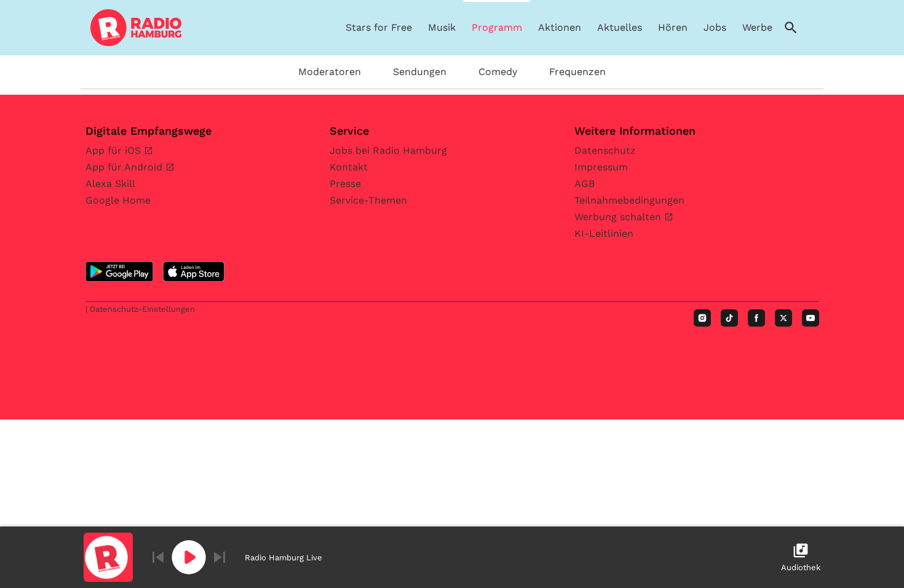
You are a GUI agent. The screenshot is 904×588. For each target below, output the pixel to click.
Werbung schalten (619, 217)
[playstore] (119, 271)
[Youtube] (810, 318)
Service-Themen (368, 200)
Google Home (118, 200)
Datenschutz (605, 150)
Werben (760, 27)
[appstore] (193, 271)
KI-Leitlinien (603, 233)
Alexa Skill (110, 183)
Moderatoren (329, 71)
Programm (497, 27)
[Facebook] (756, 318)
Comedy (497, 71)
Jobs (715, 27)
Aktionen (559, 27)
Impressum (601, 167)
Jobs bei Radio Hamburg (388, 150)
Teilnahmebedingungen (629, 200)
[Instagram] (702, 318)
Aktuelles (619, 27)
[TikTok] (729, 318)
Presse (345, 183)
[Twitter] (783, 318)
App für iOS (114, 150)
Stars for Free (379, 27)
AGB (584, 183)
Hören (673, 27)
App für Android (125, 167)
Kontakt (349, 167)
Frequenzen (577, 71)
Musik (442, 27)
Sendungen (419, 71)
